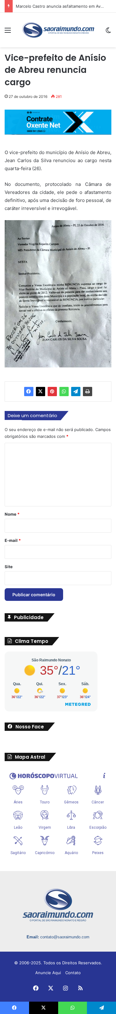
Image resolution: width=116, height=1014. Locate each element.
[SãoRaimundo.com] (58, 30)
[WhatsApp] (64, 391)
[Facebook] (28, 391)
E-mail (13, 540)
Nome (12, 514)
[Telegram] (75, 391)
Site (9, 566)
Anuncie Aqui (48, 972)
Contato (73, 972)
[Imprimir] (87, 391)
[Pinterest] (52, 391)
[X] (40, 391)
